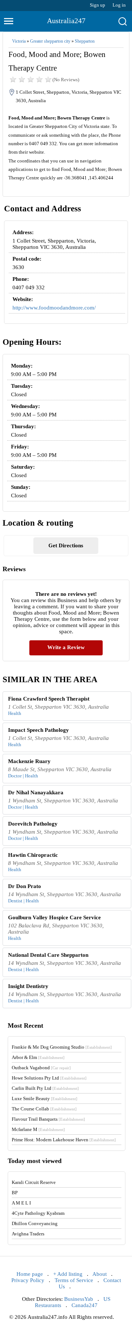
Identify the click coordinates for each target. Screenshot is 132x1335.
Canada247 (85, 1305)
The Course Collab (44, 1109)
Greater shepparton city (50, 41)
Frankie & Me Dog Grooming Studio (62, 1047)
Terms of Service (74, 1280)
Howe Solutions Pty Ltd (49, 1078)
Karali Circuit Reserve (34, 1182)
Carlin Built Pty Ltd (45, 1088)
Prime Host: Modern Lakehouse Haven (64, 1139)
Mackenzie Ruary (29, 761)
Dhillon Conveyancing (35, 1223)
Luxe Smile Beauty (44, 1098)
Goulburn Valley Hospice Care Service (54, 917)
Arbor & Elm (38, 1057)
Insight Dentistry (28, 986)
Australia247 (66, 21)
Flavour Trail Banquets (48, 1119)
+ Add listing (67, 1274)
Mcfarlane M (38, 1129)
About (99, 1274)
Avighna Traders (28, 1233)
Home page (29, 1274)
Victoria (19, 41)
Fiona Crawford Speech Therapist (48, 699)
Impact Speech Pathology (38, 730)
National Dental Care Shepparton (48, 955)
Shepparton (85, 41)
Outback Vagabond (41, 1067)
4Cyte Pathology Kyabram (38, 1213)
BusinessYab (78, 1299)
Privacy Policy (27, 1280)
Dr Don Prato (24, 886)
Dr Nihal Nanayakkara (35, 792)
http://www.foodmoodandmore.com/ (54, 308)
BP (15, 1192)
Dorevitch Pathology (33, 824)
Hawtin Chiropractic (33, 855)
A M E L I (21, 1203)
